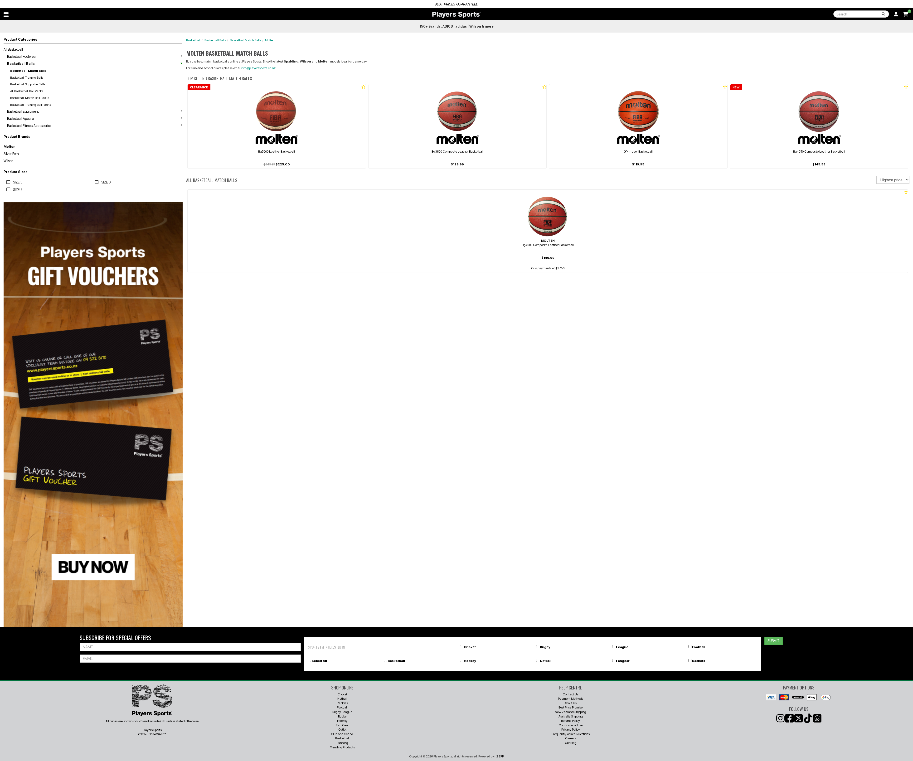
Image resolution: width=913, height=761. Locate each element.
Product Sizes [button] (16, 172)
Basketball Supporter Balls (27, 84)
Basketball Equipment (23, 111)
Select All (319, 661)
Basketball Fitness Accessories (29, 126)
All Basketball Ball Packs (26, 91)
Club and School (342, 734)
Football (698, 647)
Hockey (470, 661)
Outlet (342, 729)
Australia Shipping (570, 716)
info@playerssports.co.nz (258, 68)
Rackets (698, 661)
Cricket (470, 647)
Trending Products (342, 747)
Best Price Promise (570, 707)
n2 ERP (499, 756)
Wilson (8, 161)
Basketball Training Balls (26, 77)
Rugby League (342, 712)
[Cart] (905, 14)
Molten (9, 146)
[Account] (896, 14)
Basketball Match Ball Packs (29, 98)
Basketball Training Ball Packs (30, 104)
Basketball (193, 40)
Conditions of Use (571, 725)
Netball (546, 661)
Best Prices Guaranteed (331, 4)
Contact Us (570, 694)
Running (342, 743)
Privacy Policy (570, 729)
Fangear (623, 661)
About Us (570, 703)
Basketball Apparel (20, 118)
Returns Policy (570, 720)
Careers (570, 738)
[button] (6, 14)
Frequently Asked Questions (571, 734)
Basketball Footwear (22, 56)
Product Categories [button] (20, 39)
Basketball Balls (21, 64)
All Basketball (13, 49)
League (622, 647)
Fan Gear (342, 725)
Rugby (545, 647)
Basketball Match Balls (28, 70)
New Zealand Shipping (570, 712)
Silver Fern (11, 154)
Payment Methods (570, 698)
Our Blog (570, 743)
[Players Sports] (456, 15)
